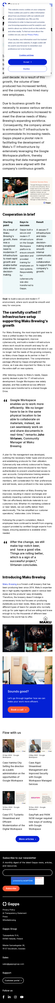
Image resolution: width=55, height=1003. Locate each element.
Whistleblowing (9, 920)
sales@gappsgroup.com (13, 964)
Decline (26, 69)
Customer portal (12, 980)
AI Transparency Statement (14, 913)
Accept (26, 62)
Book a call (17, 709)
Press (5, 916)
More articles (26, 839)
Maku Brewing (10, 584)
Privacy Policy (33, 34)
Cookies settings (26, 55)
